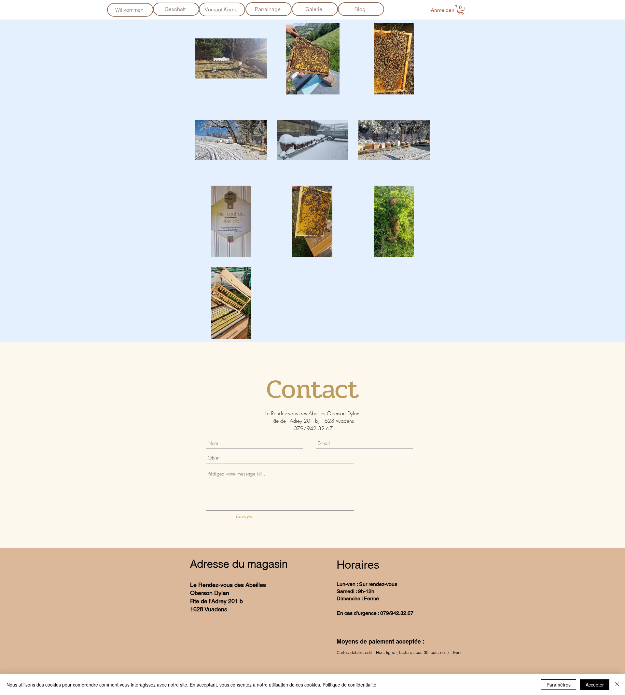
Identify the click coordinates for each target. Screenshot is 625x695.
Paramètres (559, 684)
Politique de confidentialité (349, 684)
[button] (460, 10)
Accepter (595, 684)
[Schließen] (617, 684)
